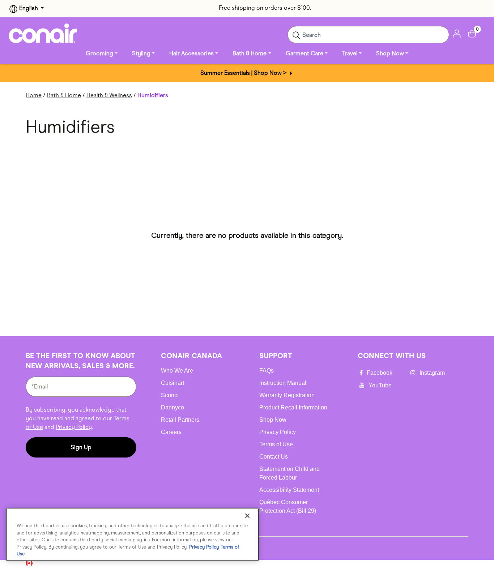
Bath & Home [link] (250, 53)
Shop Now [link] (390, 53)
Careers (171, 432)
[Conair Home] (43, 33)
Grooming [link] (99, 53)
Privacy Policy (74, 427)
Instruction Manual (282, 383)
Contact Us (273, 457)
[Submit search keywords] (296, 34)
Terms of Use (276, 444)
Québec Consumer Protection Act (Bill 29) (287, 506)
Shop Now (272, 420)
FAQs (266, 371)
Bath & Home (64, 95)
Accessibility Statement (289, 490)
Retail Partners (180, 420)
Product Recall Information (293, 407)
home (34, 95)
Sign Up (81, 447)
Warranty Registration (287, 395)
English (28, 8)
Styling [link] (141, 53)
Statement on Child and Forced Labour (289, 473)
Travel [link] (349, 53)
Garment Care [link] (304, 53)
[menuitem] (101, 53)
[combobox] (368, 34)
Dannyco (172, 407)
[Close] (247, 516)
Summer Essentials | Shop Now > (244, 72)
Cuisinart (172, 383)
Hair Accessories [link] (191, 53)
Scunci (170, 395)
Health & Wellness (109, 95)
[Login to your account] (456, 33)
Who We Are (177, 371)
